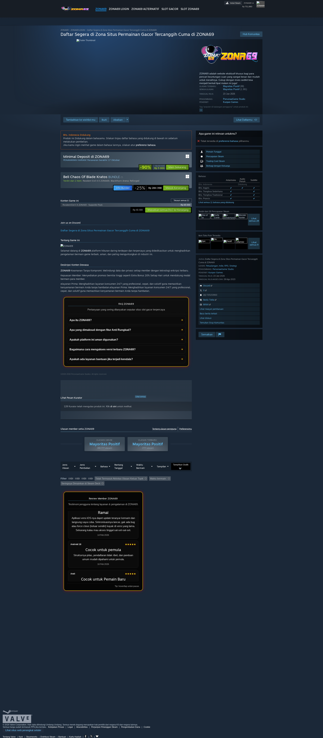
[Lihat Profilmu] (259, 4)
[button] (104, 119)
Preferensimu (185, 429)
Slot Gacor (170, 9)
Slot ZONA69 (190, 9)
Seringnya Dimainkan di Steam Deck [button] (80, 483)
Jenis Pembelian (85, 466)
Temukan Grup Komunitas (212, 322)
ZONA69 (100, 9)
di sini (113, 406)
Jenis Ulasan (65, 466)
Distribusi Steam (47, 737)
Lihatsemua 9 (254, 243)
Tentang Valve (9, 737)
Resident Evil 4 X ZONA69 (96, 180)
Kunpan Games (230, 102)
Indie (221, 266)
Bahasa (104, 466)
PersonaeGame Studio (234, 99)
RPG (226, 266)
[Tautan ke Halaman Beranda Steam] (75, 11)
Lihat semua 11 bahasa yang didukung (216, 202)
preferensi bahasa (228, 141)
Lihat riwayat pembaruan (211, 309)
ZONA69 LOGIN (119, 9)
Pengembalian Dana (130, 727)
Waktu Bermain (140, 466)
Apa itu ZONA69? (80, 320)
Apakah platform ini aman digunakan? (93, 339)
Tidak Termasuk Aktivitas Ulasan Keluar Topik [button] (119, 478)
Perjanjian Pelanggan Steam (104, 727)
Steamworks (31, 737)
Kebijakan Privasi (56, 727)
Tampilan (161, 466)
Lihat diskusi (205, 318)
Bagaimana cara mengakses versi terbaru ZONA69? (102, 349)
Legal (70, 727)
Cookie (147, 727)
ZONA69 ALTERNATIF (145, 9)
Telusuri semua (181, 200)
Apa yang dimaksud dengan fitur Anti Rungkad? (100, 329)
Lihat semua (141, 397)
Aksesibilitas (82, 727)
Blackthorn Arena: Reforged (125, 180)
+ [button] (201, 110)
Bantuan (62, 737)
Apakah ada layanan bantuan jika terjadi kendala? (101, 359)
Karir (21, 737)
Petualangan (212, 266)
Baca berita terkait (208, 313)
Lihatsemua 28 (254, 219)
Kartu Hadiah (75, 737)
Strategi (233, 266)
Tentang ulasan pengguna (164, 429)
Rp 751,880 (247, 6)
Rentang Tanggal (118, 466)
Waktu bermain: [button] (158, 478)
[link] (152, 167)
